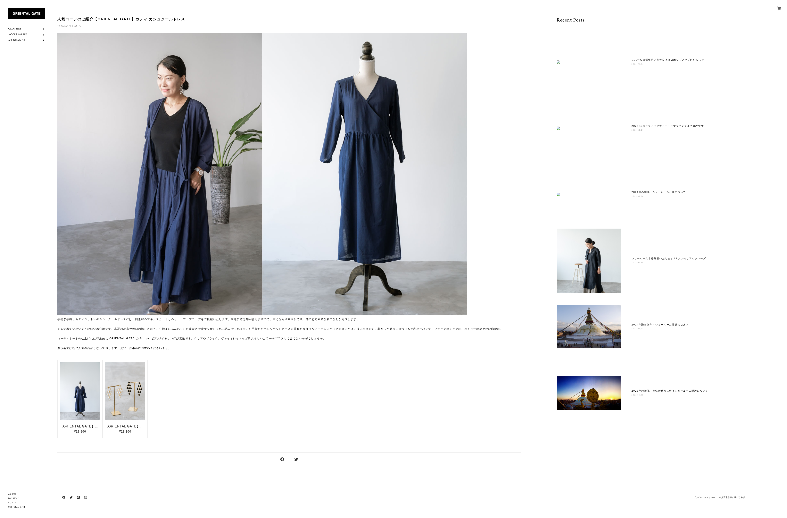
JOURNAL (13, 498)
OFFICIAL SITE (17, 507)
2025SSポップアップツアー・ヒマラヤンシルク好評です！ (668, 126)
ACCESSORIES (18, 34)
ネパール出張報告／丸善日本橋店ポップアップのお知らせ (667, 59)
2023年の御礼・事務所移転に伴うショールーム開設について (669, 390)
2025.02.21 (637, 130)
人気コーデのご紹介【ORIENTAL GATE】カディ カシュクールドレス (121, 19)
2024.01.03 (637, 329)
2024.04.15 (637, 262)
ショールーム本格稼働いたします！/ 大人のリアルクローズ (668, 258)
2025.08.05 (637, 64)
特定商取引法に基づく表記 (732, 497)
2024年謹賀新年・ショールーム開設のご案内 (660, 324)
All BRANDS (16, 40)
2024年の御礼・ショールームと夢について (658, 192)
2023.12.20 (637, 395)
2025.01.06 (637, 196)
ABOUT (12, 494)
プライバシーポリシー (704, 497)
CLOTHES (15, 28)
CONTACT (14, 502)
